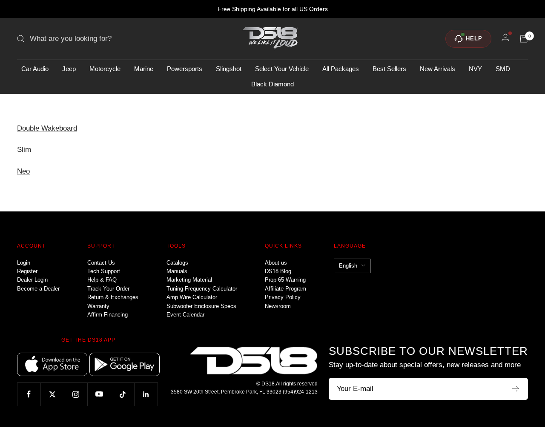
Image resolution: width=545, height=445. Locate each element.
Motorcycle (104, 68)
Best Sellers (389, 68)
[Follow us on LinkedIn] (146, 394)
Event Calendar (185, 314)
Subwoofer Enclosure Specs (201, 306)
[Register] (515, 389)
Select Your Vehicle (282, 68)
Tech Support (103, 271)
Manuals (176, 271)
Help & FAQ (102, 280)
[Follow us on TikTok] (122, 394)
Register (27, 271)
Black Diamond (272, 84)
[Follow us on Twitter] (52, 394)
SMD (503, 68)
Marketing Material (189, 280)
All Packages (340, 68)
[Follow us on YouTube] (99, 394)
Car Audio (35, 68)
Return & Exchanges (112, 297)
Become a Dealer (38, 288)
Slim (24, 149)
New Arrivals (437, 68)
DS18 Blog (278, 271)
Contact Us (101, 263)
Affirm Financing (107, 314)
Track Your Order (108, 288)
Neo (23, 171)
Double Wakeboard (47, 128)
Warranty (98, 306)
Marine (143, 68)
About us (276, 263)
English (348, 265)
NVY (475, 68)
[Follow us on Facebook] (28, 394)
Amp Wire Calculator (191, 297)
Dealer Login (32, 280)
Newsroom (278, 306)
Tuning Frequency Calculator (201, 288)
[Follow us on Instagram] (75, 394)
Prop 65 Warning (285, 280)
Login (23, 263)
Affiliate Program (285, 288)
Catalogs (177, 263)
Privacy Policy (283, 297)
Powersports (184, 68)
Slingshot (228, 68)
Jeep (69, 68)
